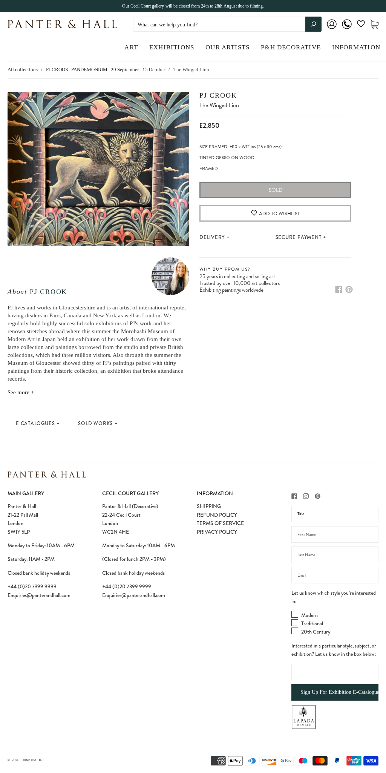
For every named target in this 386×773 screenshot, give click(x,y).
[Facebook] (339, 289)
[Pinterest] (349, 289)
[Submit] (313, 24)
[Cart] (374, 24)
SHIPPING (209, 506)
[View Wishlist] (361, 25)
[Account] (332, 29)
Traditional (312, 623)
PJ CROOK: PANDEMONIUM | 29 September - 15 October (105, 69)
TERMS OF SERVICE (220, 523)
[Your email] (334, 575)
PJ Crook (48, 291)
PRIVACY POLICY (217, 532)
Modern (309, 615)
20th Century (315, 631)
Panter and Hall (32, 760)
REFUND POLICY (217, 515)
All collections (23, 69)
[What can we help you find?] (227, 25)
